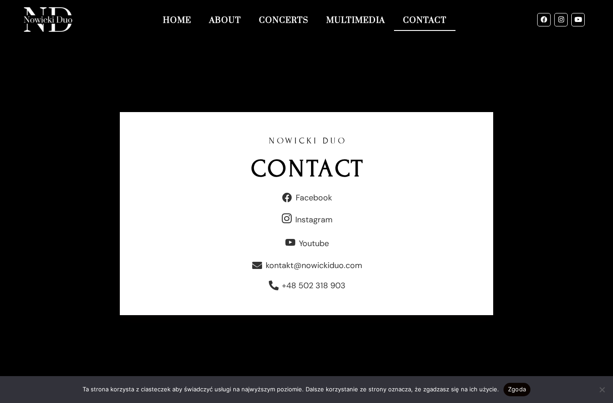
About (225, 20)
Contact (425, 20)
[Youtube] (578, 19)
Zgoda (517, 389)
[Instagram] (561, 19)
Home (177, 20)
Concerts (283, 20)
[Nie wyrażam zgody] (601, 389)
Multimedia (355, 20)
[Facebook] (544, 19)
